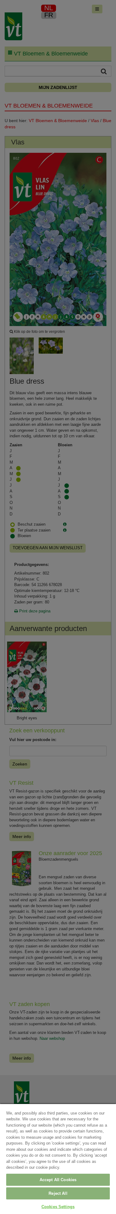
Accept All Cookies (58, 1179)
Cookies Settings (58, 1206)
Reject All (58, 1193)
